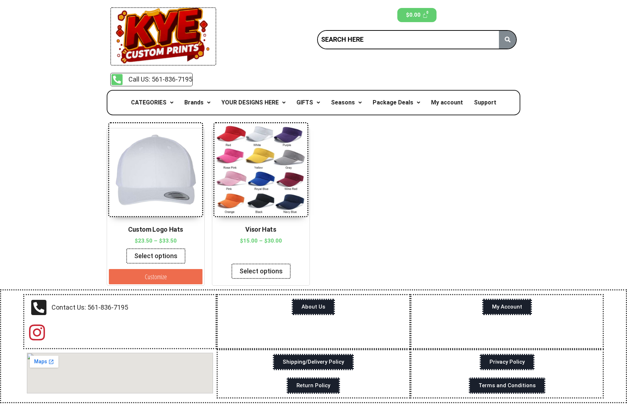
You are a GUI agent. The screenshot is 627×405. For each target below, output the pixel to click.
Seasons (343, 102)
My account (447, 102)
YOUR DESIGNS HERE (250, 102)
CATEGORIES (149, 102)
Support (485, 102)
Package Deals (393, 102)
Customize (156, 276)
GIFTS (304, 102)
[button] (152, 102)
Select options (155, 256)
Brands (194, 102)
